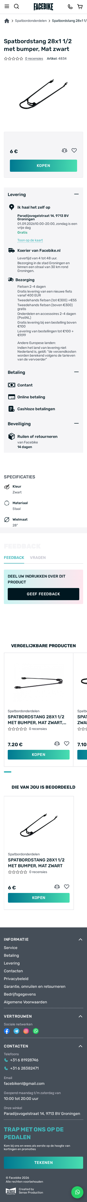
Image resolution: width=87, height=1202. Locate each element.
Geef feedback (43, 594)
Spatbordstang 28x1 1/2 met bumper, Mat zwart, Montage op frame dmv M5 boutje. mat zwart (38, 720)
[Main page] (43, 6)
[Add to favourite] (74, 150)
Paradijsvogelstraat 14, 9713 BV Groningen (42, 1114)
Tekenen (43, 1162)
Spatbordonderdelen (31, 21)
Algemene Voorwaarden (25, 1002)
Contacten (13, 971)
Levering (12, 963)
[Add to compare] (64, 150)
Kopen (43, 165)
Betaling (11, 955)
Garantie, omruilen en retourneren (34, 987)
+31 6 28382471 (24, 1068)
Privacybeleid (16, 979)
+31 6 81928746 (24, 1060)
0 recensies (34, 58)
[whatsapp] (36, 1031)
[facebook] (7, 1031)
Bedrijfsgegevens (20, 994)
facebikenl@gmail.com (24, 1084)
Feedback (14, 558)
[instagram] (26, 1031)
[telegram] (16, 1031)
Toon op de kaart (30, 240)
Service (10, 948)
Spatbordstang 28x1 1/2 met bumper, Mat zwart (36, 862)
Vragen (38, 558)
